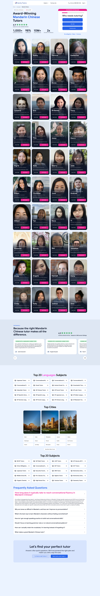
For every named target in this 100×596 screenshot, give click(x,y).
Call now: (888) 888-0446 (75, 3)
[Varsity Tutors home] (21, 3)
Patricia (55, 55)
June (54, 193)
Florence (17, 248)
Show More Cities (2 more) (50, 449)
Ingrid (16, 166)
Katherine (74, 55)
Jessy (54, 138)
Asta (35, 166)
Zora (72, 304)
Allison (17, 221)
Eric (34, 110)
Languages (19, 6)
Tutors (14, 6)
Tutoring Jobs (53, 3)
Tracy (72, 110)
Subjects (45, 3)
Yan (34, 221)
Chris (72, 276)
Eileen (16, 193)
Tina (34, 138)
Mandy (36, 248)
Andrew (73, 193)
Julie (72, 166)
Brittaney (55, 110)
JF (15, 83)
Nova (54, 221)
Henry (73, 138)
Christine (37, 193)
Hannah (55, 276)
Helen (35, 83)
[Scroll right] (85, 358)
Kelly (35, 304)
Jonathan (74, 248)
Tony (72, 83)
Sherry (54, 166)
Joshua (55, 304)
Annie (54, 83)
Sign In (83, 3)
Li (15, 138)
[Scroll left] (15, 358)
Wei (53, 248)
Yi (71, 221)
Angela (36, 276)
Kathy (35, 55)
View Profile (17, 62)
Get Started (25, 62)
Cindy (16, 276)
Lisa (15, 55)
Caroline (17, 110)
